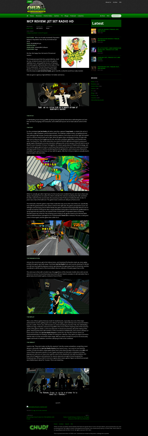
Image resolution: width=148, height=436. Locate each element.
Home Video (48, 16)
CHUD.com (39, 427)
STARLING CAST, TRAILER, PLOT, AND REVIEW (109, 58)
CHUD (30, 1)
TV (62, 16)
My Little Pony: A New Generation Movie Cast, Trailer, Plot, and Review (109, 49)
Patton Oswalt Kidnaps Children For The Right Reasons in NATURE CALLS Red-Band (76, 418)
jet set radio (38, 410)
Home (55, 424)
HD (32, 410)
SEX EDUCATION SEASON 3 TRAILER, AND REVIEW (108, 39)
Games (56, 16)
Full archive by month (97, 100)
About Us (108, 2)
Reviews (39, 16)
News (32, 16)
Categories (30, 33)
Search (67, 424)
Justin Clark (30, 28)
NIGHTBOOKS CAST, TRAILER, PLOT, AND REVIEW (108, 67)
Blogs (66, 16)
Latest (98, 23)
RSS (120, 2)
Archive (115, 2)
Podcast (73, 16)
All (27, 16)
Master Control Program (40, 33)
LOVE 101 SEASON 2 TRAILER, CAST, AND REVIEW (108, 30)
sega (34, 410)
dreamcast (44, 410)
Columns (81, 16)
